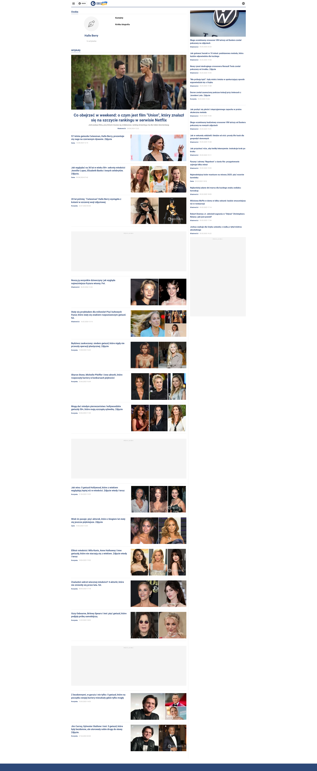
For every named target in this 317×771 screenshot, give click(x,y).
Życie (73, 526)
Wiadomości (122, 128)
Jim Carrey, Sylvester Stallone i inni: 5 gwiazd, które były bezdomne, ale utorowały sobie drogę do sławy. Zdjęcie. (97, 729)
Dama (73, 143)
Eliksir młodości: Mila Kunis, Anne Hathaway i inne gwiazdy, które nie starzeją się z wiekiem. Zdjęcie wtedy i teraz (99, 553)
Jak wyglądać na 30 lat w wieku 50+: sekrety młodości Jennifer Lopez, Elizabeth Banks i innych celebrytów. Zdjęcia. (98, 170)
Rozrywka (74, 206)
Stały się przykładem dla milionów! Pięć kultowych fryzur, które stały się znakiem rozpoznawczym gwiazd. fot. (98, 315)
